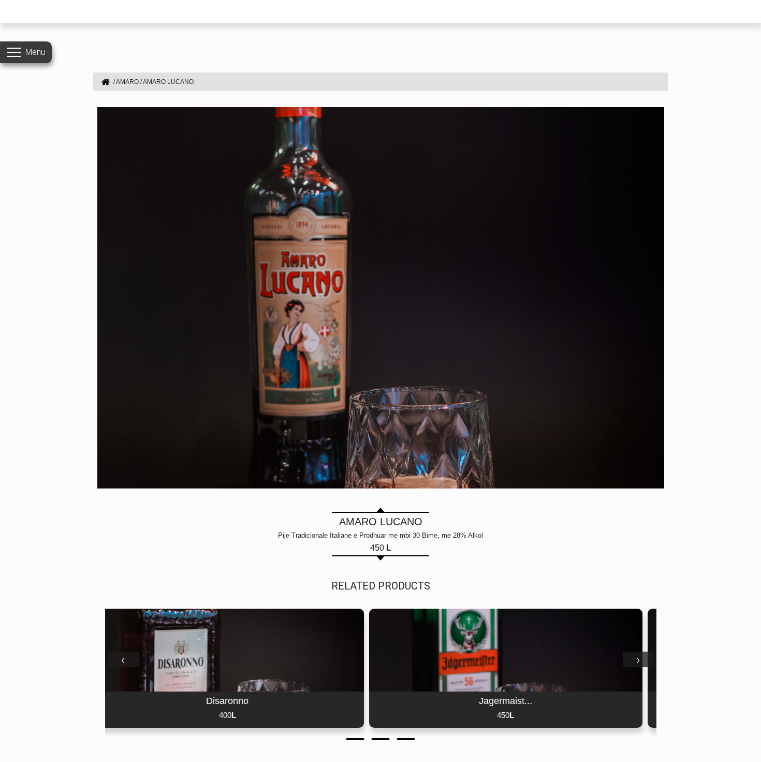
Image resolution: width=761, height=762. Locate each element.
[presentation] (123, 659)
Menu (35, 52)
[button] (355, 739)
